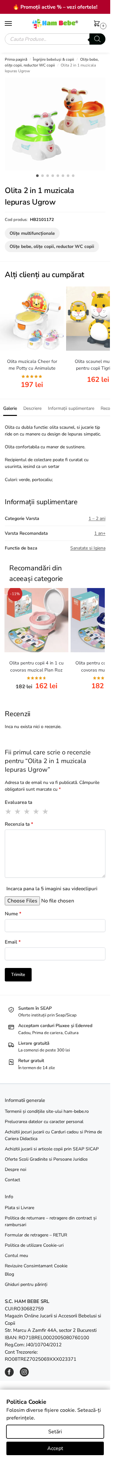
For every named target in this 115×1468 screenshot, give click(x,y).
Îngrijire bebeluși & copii (53, 59)
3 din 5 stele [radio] (27, 811)
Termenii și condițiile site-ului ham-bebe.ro (47, 1111)
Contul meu (16, 1256)
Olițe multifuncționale (32, 233)
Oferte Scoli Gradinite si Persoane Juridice (46, 1159)
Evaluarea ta (18, 802)
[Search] (97, 39)
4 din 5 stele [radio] (36, 811)
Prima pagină (16, 59)
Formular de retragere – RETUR (36, 1235)
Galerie (10, 408)
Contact (12, 1180)
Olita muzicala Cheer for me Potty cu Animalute (32, 364)
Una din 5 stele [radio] (8, 811)
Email (13, 942)
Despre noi (15, 1169)
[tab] (10, 407)
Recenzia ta (19, 824)
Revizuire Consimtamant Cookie (36, 1266)
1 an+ (99, 533)
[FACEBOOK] (9, 1375)
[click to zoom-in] (57, 124)
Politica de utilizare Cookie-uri (34, 1245)
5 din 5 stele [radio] (46, 811)
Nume (13, 913)
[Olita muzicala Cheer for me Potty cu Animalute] (32, 318)
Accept (55, 1448)
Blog (9, 1274)
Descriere (32, 408)
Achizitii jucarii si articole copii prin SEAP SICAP (52, 1149)
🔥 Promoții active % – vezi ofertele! (55, 7)
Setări (55, 1431)
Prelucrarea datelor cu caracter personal (44, 1122)
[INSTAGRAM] (24, 1375)
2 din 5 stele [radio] (18, 811)
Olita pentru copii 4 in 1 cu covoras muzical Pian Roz (36, 666)
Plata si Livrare (19, 1208)
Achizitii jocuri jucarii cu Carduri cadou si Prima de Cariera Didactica (53, 1135)
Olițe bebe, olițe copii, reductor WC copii (52, 246)
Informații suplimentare (71, 408)
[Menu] (14, 24)
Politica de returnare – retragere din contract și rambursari (50, 1221)
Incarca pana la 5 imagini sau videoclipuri (51, 888)
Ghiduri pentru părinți (26, 1284)
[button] (98, 24)
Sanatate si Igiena (87, 548)
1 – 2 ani (96, 518)
